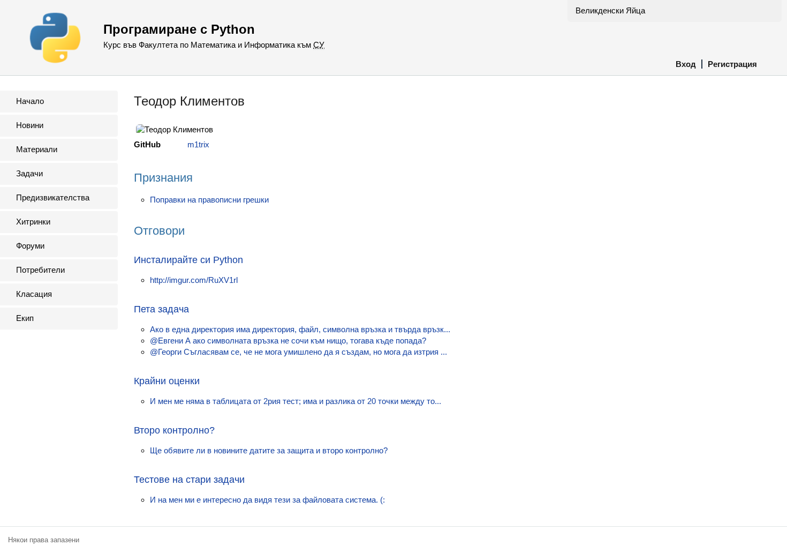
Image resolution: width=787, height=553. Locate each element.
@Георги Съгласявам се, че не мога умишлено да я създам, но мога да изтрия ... (298, 351)
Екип (25, 318)
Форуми (30, 245)
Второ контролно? (174, 430)
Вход (686, 64)
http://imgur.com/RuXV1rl (194, 280)
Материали (36, 149)
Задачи (29, 173)
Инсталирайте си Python (188, 260)
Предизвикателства (52, 197)
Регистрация (732, 64)
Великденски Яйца (610, 10)
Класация (34, 293)
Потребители (40, 269)
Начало (30, 101)
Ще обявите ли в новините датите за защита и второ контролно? (269, 450)
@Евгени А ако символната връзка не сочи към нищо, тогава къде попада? (288, 340)
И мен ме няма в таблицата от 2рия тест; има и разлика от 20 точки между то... (295, 401)
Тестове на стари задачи (189, 479)
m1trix (198, 144)
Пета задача (161, 309)
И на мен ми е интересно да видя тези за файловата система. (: (267, 499)
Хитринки (33, 221)
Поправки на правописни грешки (209, 199)
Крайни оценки (167, 381)
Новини (29, 125)
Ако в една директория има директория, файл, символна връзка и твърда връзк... (300, 329)
